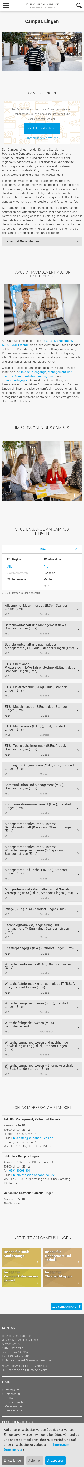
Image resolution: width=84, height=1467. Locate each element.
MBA (47, 586)
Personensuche (14, 1402)
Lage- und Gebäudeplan (22, 241)
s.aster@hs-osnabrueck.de (34, 1138)
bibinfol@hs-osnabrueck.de (35, 1175)
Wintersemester (17, 579)
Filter (43, 549)
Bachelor (49, 573)
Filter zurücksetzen (58, 593)
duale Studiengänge (32, 372)
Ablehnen (34, 1460)
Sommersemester (18, 573)
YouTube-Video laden (42, 128)
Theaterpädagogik (14, 380)
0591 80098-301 (19, 1170)
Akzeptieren (55, 1460)
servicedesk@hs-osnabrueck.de (31, 1360)
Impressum (61, 1444)
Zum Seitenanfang (64, 1306)
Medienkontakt (14, 1406)
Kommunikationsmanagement (35, 376)
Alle (9, 566)
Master (48, 579)
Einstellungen (13, 1460)
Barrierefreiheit (14, 1410)
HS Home (10, 1398)
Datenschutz (13, 1450)
